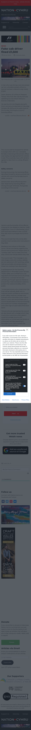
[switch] (24, 365)
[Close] (27, 330)
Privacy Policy (25, 400)
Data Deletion (5, 400)
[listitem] (15, 361)
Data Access (15, 400)
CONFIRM (9, 393)
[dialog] (15, 365)
